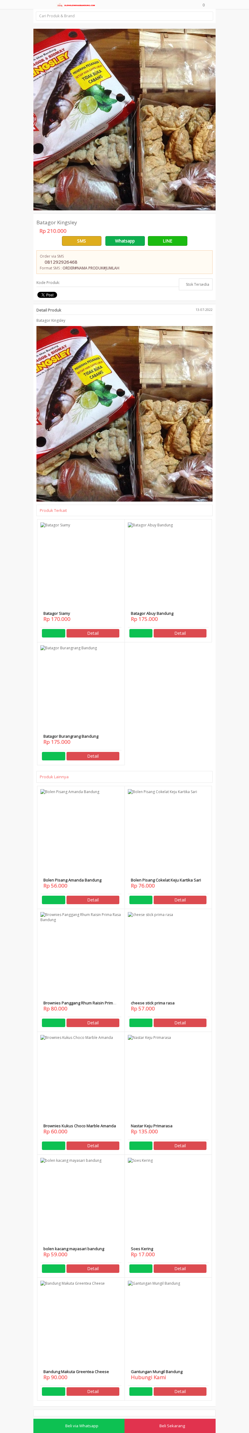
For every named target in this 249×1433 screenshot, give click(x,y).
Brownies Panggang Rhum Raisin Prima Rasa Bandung (79, 1005)
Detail (93, 633)
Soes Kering (142, 1248)
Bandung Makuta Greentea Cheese (76, 1371)
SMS (81, 241)
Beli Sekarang (172, 1425)
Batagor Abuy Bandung (152, 613)
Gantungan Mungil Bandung (156, 1371)
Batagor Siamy (56, 613)
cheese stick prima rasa (153, 1003)
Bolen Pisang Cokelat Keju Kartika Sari (166, 880)
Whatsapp (125, 241)
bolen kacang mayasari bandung (73, 1248)
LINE (167, 241)
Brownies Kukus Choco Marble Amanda (79, 1125)
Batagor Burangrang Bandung (70, 736)
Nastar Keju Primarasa (151, 1125)
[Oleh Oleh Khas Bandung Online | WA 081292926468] (75, 4)
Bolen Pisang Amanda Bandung (72, 880)
